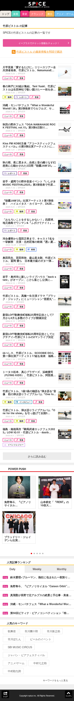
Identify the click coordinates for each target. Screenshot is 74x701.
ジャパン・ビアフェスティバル (26, 655)
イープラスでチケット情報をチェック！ (38, 43)
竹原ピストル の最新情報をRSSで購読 (39, 51)
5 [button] (42, 553)
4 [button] (40, 553)
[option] (37, 511)
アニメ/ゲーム (16, 663)
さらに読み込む (37, 456)
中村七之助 (40, 663)
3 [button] (37, 553)
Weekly (37, 569)
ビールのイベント (40, 639)
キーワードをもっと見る (55, 680)
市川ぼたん (14, 639)
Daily (12, 569)
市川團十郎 (31, 631)
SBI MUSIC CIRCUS (20, 647)
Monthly (61, 569)
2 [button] (34, 553)
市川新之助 (53, 631)
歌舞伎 (12, 631)
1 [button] (31, 553)
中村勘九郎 (14, 671)
